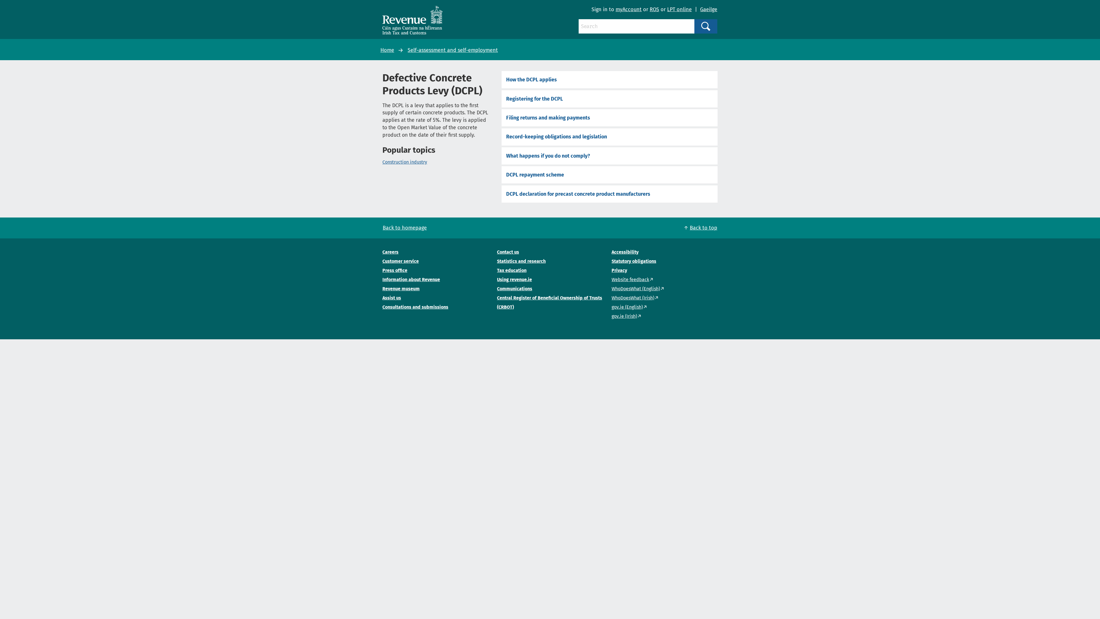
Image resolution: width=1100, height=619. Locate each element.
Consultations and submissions (415, 307)
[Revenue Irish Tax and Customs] (412, 20)
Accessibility (625, 252)
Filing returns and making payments (548, 118)
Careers (390, 252)
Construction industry (404, 162)
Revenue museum (401, 288)
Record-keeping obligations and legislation (556, 137)
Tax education (512, 270)
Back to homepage (405, 228)
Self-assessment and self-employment (453, 50)
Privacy (619, 270)
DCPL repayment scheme (535, 175)
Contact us (508, 252)
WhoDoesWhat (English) (636, 288)
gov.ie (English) (627, 307)
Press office (394, 270)
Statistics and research (521, 261)
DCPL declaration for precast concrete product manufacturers (578, 194)
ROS (654, 9)
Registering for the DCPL (534, 99)
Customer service (400, 261)
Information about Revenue (411, 279)
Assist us (391, 298)
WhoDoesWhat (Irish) (633, 298)
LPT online (679, 9)
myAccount (629, 9)
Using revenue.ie (514, 279)
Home (387, 50)
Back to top (703, 228)
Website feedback (630, 279)
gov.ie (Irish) (624, 316)
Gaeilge (708, 9)
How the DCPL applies (531, 80)
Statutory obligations (634, 261)
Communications (514, 288)
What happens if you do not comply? (548, 156)
